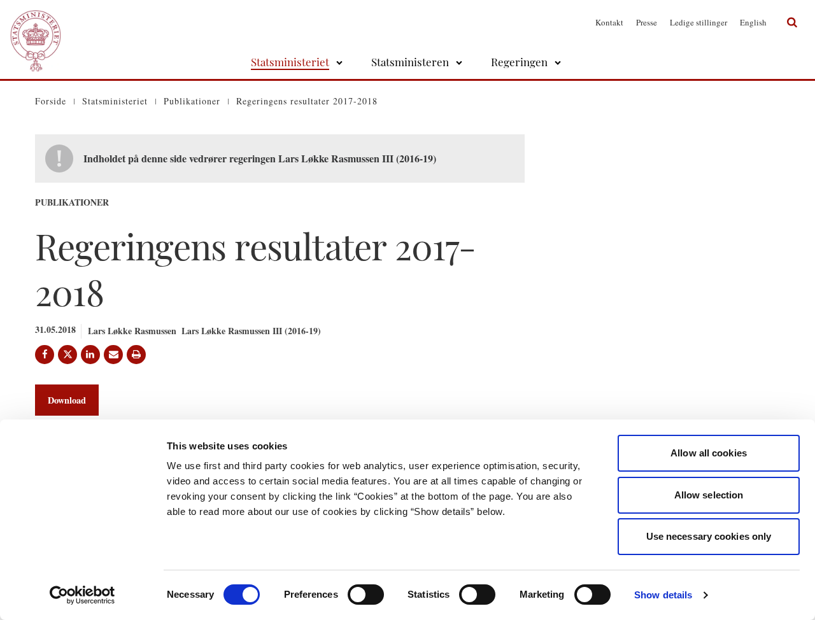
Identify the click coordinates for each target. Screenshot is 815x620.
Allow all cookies (708, 452)
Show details (663, 594)
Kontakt (609, 22)
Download (67, 400)
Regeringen (519, 62)
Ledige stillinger (698, 22)
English (753, 22)
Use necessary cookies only (709, 536)
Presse (646, 22)
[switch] (366, 594)
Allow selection (709, 495)
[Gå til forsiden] (35, 22)
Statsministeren (410, 62)
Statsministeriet (290, 62)
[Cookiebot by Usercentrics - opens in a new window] (82, 595)
